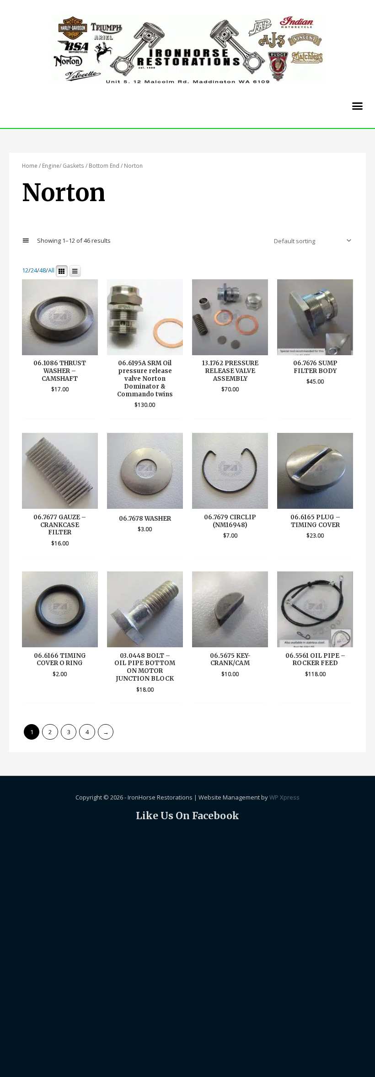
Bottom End (104, 166)
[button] (357, 105)
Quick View (60, 348)
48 (42, 270)
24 (34, 270)
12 (25, 270)
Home (30, 166)
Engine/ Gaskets (63, 166)
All (51, 270)
